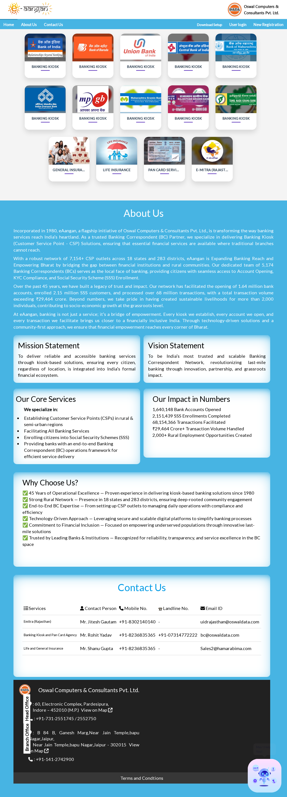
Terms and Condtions (141, 778)
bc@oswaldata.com (219, 635)
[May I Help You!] (264, 776)
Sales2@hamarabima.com (225, 648)
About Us (29, 24)
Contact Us (53, 24)
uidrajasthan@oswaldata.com (229, 621)
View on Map (94, 710)
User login (237, 24)
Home (9, 24)
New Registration (268, 24)
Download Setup (209, 24)
